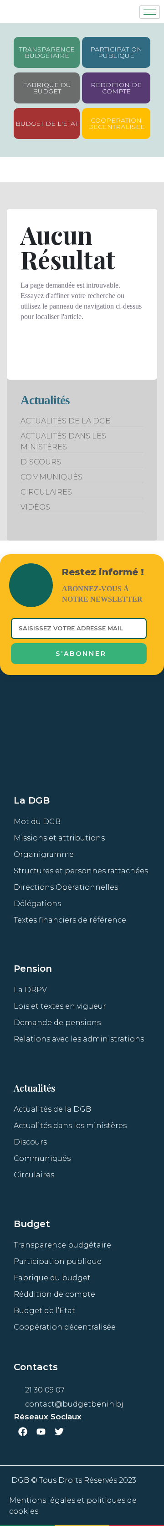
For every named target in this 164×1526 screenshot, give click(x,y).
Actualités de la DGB (65, 421)
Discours (40, 462)
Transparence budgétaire (47, 52)
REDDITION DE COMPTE (116, 88)
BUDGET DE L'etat (46, 123)
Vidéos (35, 507)
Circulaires (46, 492)
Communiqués (51, 477)
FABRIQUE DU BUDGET (47, 88)
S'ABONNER (81, 654)
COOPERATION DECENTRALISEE (116, 123)
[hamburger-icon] (149, 12)
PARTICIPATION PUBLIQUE (116, 52)
